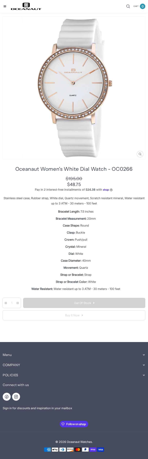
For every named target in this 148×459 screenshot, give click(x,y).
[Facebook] (7, 397)
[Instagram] (16, 397)
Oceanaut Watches (79, 442)
